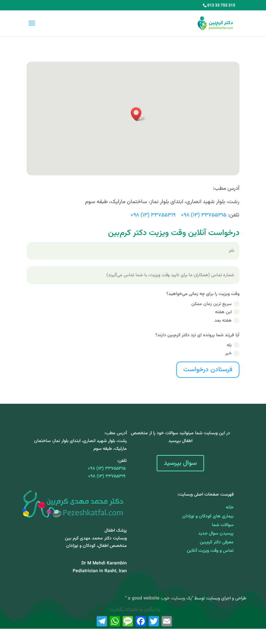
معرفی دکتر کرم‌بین (217, 542)
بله (229, 345)
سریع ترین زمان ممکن (211, 304)
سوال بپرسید (180, 463)
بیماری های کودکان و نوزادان (208, 516)
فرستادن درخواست (207, 369)
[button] (138, 114)
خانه (230, 507)
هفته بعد (223, 320)
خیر (228, 353)
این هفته (223, 312)
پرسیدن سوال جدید (216, 533)
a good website (143, 598)
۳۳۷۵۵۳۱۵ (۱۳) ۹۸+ (203, 215)
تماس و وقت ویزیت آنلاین (210, 550)
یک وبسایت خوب (176, 598)
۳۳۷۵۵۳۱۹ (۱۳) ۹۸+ (152, 215)
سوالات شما (223, 525)
